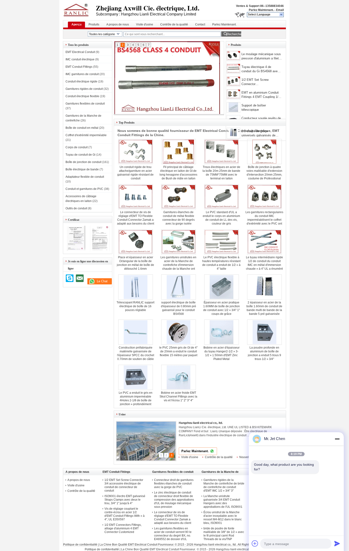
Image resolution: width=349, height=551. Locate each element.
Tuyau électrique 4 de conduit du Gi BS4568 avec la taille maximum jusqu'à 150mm (260, 69)
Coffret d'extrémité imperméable (86, 135)
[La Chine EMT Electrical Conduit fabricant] (79, 9)
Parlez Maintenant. (261, 10)
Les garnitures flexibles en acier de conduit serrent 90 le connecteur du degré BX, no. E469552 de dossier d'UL (173, 534)
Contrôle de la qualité (174, 24)
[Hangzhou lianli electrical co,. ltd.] (281, 15)
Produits (94, 24)
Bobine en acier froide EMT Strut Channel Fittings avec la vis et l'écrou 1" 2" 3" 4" (178, 396)
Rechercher (234, 34)
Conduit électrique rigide (81, 81)
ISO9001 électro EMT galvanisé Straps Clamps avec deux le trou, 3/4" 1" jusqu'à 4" (124, 499)
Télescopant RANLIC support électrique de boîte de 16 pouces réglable (135, 306)
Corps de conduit (77, 147)
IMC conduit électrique (80, 59)
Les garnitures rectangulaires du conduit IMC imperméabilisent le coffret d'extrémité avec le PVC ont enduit (264, 220)
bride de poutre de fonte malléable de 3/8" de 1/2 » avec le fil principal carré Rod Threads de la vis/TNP (223, 534)
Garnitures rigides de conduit (84, 89)
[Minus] (337, 439)
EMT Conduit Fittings (79, 66)
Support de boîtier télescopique (253, 107)
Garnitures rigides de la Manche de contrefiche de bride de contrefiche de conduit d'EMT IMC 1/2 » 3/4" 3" (223, 485)
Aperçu (76, 24)
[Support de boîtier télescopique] (233, 107)
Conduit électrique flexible (82, 96)
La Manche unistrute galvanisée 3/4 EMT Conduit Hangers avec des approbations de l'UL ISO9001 (222, 501)
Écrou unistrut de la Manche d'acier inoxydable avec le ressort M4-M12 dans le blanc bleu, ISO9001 (222, 518)
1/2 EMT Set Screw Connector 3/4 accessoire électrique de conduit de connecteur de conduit (260, 82)
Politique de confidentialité (80, 544)
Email (280, 10)
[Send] (337, 543)
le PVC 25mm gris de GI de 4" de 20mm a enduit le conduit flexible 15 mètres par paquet (178, 351)
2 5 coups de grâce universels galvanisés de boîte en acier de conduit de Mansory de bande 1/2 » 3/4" (261, 133)
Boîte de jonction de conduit (83, 162)
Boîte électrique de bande (82, 169)
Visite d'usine (144, 24)
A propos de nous (117, 24)
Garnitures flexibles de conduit (85, 103)
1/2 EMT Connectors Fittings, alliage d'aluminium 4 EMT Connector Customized (122, 528)
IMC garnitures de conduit (82, 74)
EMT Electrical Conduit (80, 52)
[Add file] (255, 543)
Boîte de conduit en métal (82, 127)
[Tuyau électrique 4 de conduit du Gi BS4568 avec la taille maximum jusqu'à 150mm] (233, 69)
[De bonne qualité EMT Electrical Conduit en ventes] (75, 250)
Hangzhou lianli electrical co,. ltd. (201, 423)
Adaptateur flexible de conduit (85, 176)
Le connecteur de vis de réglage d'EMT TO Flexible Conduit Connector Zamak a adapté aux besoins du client (172, 518)
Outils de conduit (76, 208)
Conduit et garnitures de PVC (84, 189)
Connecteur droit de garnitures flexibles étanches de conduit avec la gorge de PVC (173, 483)
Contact (200, 24)
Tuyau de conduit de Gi (80, 154)
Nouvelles (245, 457)
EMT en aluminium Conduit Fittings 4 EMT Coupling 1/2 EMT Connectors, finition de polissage (260, 95)
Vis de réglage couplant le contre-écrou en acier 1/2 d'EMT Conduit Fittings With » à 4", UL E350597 (124, 514)
